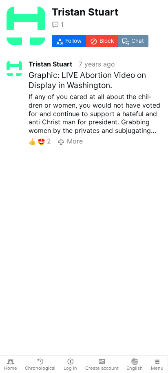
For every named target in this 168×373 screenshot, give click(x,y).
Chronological (40, 368)
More (74, 141)
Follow (73, 41)
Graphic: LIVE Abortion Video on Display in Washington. (87, 80)
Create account (102, 368)
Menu (157, 368)
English (134, 368)
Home (10, 368)
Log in (70, 368)
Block (106, 41)
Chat (137, 41)
